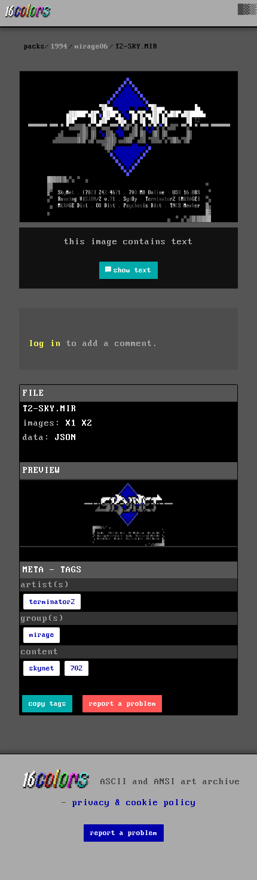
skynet (41, 668)
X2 (87, 423)
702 (77, 668)
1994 (59, 46)
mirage (41, 635)
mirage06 (91, 46)
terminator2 (52, 602)
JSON (66, 437)
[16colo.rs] (28, 13)
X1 (71, 423)
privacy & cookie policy (134, 803)
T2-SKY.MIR (50, 409)
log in (45, 343)
